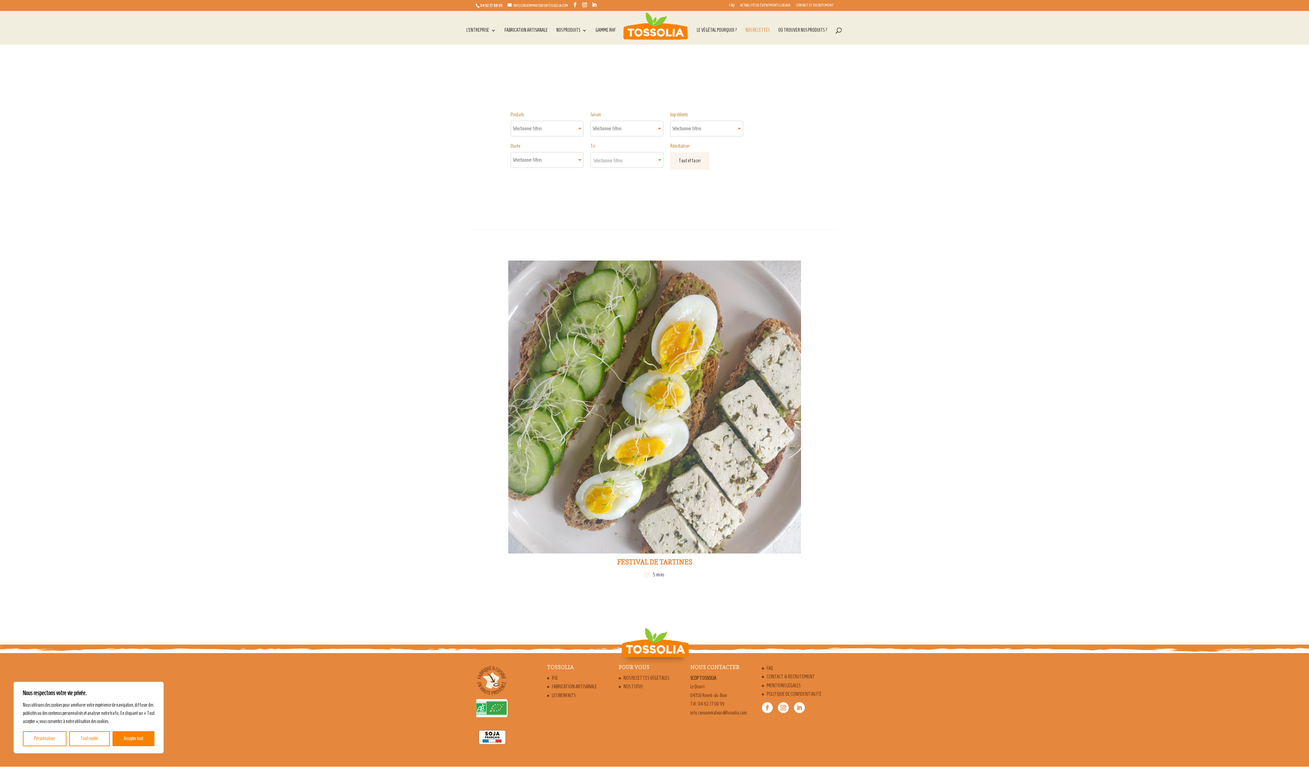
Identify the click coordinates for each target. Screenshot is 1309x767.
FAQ (731, 5)
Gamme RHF (606, 30)
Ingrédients (679, 114)
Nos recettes (758, 30)
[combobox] (547, 128)
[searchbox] (534, 128)
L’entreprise (477, 30)
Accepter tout (133, 738)
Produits (517, 114)
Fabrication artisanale (526, 30)
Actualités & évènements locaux (765, 5)
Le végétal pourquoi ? (717, 30)
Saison (595, 114)
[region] (89, 717)
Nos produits (568, 30)
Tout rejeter (89, 738)
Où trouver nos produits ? (802, 30)
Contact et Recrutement (814, 5)
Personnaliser (44, 738)
